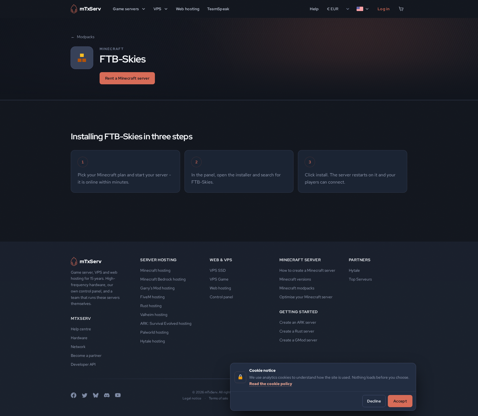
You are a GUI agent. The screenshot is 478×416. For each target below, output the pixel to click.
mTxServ (81, 318)
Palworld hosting (154, 332)
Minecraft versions (295, 279)
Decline (374, 400)
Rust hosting (151, 305)
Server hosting (158, 259)
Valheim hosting (153, 314)
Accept (400, 400)
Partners (360, 259)
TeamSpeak (218, 8)
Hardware (79, 337)
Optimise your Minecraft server (305, 296)
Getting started (298, 311)
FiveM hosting (152, 296)
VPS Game (219, 279)
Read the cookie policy (270, 383)
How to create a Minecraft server (307, 270)
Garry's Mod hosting (157, 288)
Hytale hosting (152, 341)
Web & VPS (221, 259)
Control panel (221, 296)
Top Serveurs (360, 279)
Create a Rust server (296, 331)
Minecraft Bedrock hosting (163, 279)
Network (78, 346)
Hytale (354, 270)
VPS (158, 8)
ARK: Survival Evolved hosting (165, 323)
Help (314, 8)
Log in (383, 8)
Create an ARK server (297, 322)
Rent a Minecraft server (127, 78)
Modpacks (82, 36)
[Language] (363, 9)
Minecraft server (300, 259)
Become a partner (86, 355)
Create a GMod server (298, 339)
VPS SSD (218, 270)
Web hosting (188, 8)
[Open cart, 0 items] (401, 9)
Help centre (81, 328)
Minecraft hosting (155, 270)
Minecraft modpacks (296, 288)
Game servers (126, 8)
